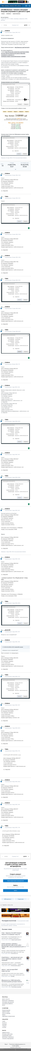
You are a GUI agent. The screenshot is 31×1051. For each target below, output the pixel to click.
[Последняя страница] (29, 25)
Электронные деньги (16, 965)
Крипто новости (6, 999)
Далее (25, 25)
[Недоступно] (15, 121)
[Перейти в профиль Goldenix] (2, 31)
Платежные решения (16, 987)
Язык (6, 1044)
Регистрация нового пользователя (15, 880)
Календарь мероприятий (8, 1002)
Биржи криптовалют (16, 939)
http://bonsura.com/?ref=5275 (22, 47)
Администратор (6, 1032)
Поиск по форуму (6, 1013)
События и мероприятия (7, 1038)
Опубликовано (12, 32)
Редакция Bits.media (6, 1035)
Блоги (3, 1005)
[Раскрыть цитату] (3, 647)
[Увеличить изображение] (15, 94)
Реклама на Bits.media (7, 1034)
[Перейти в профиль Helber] (27, 981)
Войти (15, 890)
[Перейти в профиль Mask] (27, 933)
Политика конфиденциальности (17, 1044)
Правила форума (6, 1010)
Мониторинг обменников (8, 1000)
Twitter (3, 1021)
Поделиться (8, 899)
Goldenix (6, 17)
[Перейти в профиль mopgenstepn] (27, 944)
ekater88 (7, 630)
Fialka (6, 196)
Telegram (4, 1025)
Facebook (4, 1022)
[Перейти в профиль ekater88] (2, 630)
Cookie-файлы (15, 1045)
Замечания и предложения (8, 1016)
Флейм (12, 976)
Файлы (3, 1014)
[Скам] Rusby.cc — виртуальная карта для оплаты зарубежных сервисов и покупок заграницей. (12, 959)
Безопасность (14, 953)
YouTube (4, 1027)
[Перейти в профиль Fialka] (2, 197)
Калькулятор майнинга (7, 1003)
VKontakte (4, 1024)
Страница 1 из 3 (15, 25)
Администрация (6, 1011)
